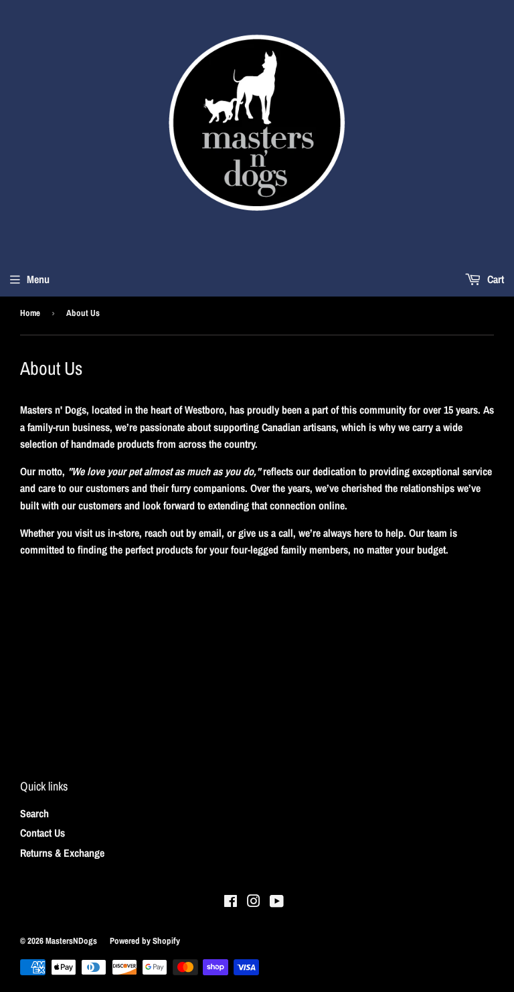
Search (34, 813)
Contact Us (42, 832)
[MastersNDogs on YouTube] (277, 902)
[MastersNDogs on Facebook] (231, 902)
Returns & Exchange (62, 852)
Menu (38, 279)
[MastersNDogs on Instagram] (253, 902)
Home (30, 313)
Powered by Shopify (145, 940)
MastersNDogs (71, 940)
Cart (494, 279)
